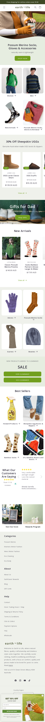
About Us (7, 575)
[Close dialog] (42, 695)
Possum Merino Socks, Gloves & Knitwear (33, 129)
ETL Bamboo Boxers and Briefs (33, 458)
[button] (4, 7)
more (11, 665)
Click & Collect (9, 621)
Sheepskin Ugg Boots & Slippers (33, 425)
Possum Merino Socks (33, 318)
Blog (6, 584)
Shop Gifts (22, 217)
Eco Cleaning (9, 556)
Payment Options (10, 626)
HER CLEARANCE (22, 374)
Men (32, 96)
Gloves (10, 318)
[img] (9, 479)
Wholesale (8, 635)
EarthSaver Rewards (11, 579)
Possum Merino (10, 542)
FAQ (5, 631)
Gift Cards (8, 589)
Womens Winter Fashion (13, 547)
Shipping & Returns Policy (13, 612)
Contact (7, 602)
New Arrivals (10, 128)
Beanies (32, 352)
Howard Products (10, 424)
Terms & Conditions (11, 617)
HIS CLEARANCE (22, 380)
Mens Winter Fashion (12, 551)
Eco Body (7, 561)
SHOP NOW (22, 58)
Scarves (10, 352)
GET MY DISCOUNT (12, 711)
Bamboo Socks (10, 458)
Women (10, 96)
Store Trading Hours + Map (14, 607)
